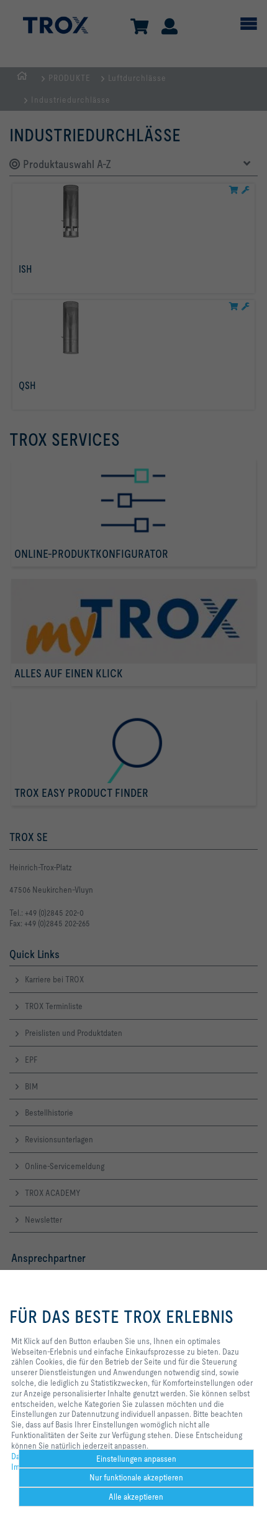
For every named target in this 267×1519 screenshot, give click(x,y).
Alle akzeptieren (136, 1497)
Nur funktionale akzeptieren (136, 1477)
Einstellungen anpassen (136, 1459)
